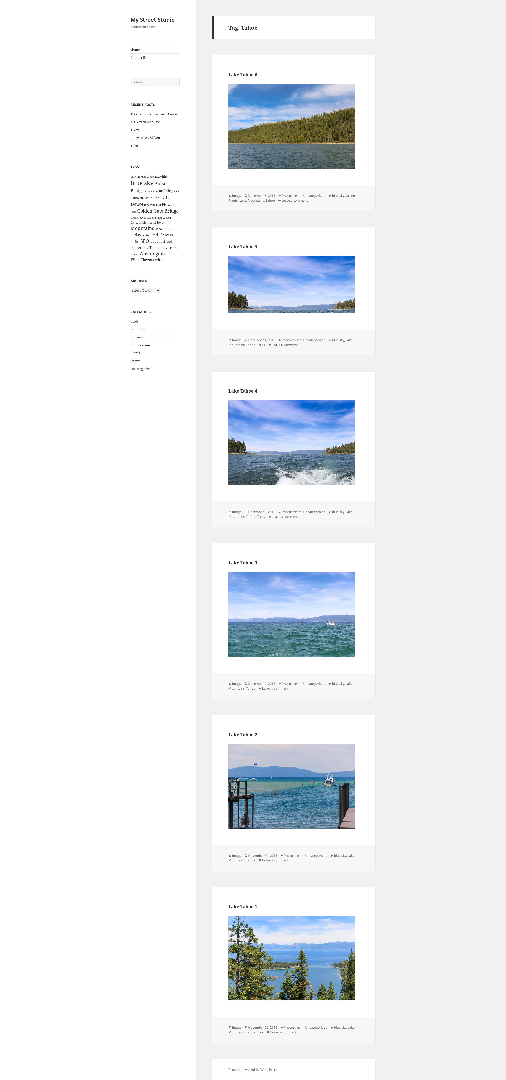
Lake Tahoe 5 (242, 246)
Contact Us (138, 57)
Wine (158, 260)
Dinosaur (149, 205)
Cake (176, 191)
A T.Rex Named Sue (145, 122)
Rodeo (135, 242)
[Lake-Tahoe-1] (293, 958)
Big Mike (141, 176)
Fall (158, 205)
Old (134, 235)
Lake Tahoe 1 (242, 906)
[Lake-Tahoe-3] (293, 614)
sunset (136, 247)
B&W (133, 176)
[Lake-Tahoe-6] (293, 126)
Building (166, 190)
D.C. (165, 197)
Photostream (140, 345)
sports (158, 242)
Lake (167, 217)
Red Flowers (162, 235)
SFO (144, 241)
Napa (158, 229)
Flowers (169, 204)
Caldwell (137, 198)
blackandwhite (157, 176)
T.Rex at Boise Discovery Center (154, 114)
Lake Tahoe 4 (242, 391)
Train (172, 247)
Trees (261, 345)
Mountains (142, 228)
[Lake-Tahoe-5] (293, 284)
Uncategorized (142, 369)
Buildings (138, 329)
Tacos (135, 146)
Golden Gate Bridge (157, 211)
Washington (152, 253)
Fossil (133, 211)
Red (148, 235)
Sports (135, 361)
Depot (137, 204)
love (160, 222)
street (167, 241)
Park (141, 235)
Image (237, 195)
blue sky (142, 183)
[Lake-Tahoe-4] (293, 442)
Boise (160, 183)
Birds (135, 321)
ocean (168, 228)
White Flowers (142, 259)
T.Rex (145, 248)
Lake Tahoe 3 (242, 563)
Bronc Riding (151, 191)
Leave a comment (294, 200)
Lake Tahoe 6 (242, 75)
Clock (156, 198)
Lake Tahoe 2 (242, 734)
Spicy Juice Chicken (145, 138)
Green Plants (154, 217)
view (134, 254)
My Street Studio (153, 19)
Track (163, 248)
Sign (152, 242)
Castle (148, 198)
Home (135, 49)
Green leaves (138, 217)
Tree (260, 1032)
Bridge (137, 190)
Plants (135, 353)
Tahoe (154, 247)
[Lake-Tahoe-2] (293, 786)
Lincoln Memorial (143, 222)
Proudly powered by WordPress (252, 1069)
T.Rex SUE (138, 130)
